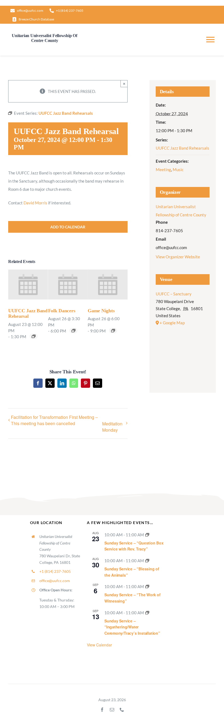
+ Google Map (172, 322)
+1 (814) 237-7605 (55, 571)
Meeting (163, 169)
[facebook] (102, 709)
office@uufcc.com (54, 580)
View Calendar (99, 645)
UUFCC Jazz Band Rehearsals (182, 148)
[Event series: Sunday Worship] (147, 534)
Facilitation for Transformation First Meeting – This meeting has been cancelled (54, 420)
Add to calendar (67, 227)
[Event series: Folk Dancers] (73, 330)
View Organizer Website (178, 256)
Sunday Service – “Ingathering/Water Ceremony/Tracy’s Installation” (132, 627)
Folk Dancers (61, 310)
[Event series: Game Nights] (113, 330)
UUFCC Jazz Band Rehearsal (28, 313)
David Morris (35, 202)
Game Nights (101, 310)
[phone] (122, 709)
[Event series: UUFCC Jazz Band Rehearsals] (34, 336)
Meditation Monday (112, 426)
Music (178, 169)
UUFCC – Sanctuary (173, 293)
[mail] (112, 709)
